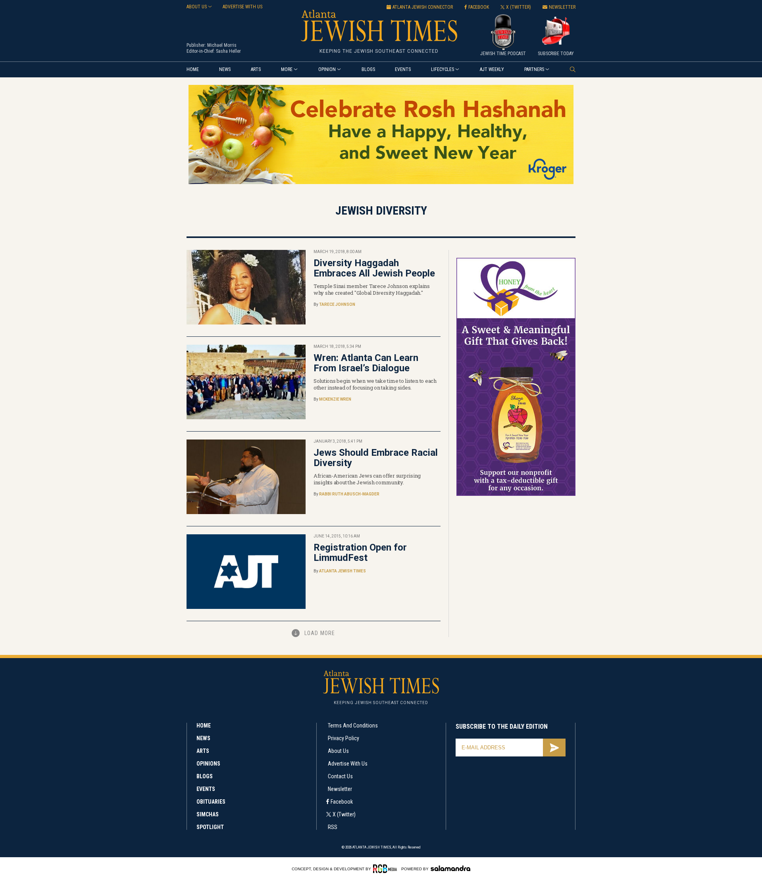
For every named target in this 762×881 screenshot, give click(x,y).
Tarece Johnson (337, 304)
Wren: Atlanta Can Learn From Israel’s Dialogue (366, 363)
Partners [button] (534, 69)
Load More (319, 633)
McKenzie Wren (335, 399)
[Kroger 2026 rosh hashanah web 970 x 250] (381, 182)
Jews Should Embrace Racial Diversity (376, 457)
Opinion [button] (327, 69)
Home (193, 69)
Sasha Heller (228, 51)
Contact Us (340, 776)
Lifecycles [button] (442, 69)
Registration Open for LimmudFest (360, 552)
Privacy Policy (343, 738)
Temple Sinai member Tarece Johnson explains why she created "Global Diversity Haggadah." (372, 289)
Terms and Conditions (353, 725)
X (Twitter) (344, 814)
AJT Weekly (492, 69)
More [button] (286, 69)
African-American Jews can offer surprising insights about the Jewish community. (367, 479)
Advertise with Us (348, 763)
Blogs (368, 69)
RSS (332, 827)
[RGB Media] (386, 868)
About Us (338, 751)
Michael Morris (222, 45)
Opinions (208, 763)
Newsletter (340, 789)
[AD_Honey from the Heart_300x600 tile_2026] (515, 494)
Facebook (342, 801)
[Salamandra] (450, 868)
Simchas (207, 814)
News (225, 69)
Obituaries (210, 801)
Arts (256, 69)
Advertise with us (242, 7)
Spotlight (210, 827)
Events (403, 69)
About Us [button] (197, 7)
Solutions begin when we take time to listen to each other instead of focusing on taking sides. (375, 384)
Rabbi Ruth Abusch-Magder (349, 494)
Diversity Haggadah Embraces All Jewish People (374, 268)
